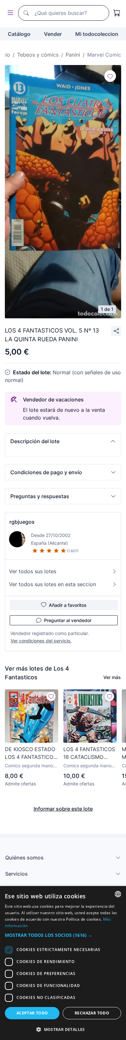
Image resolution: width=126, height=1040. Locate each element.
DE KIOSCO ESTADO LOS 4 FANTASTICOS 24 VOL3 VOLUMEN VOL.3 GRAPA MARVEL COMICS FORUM (31, 753)
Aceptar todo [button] (32, 1013)
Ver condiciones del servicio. (41, 640)
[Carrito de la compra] (117, 13)
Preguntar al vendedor (67, 620)
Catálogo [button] (19, 34)
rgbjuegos (22, 522)
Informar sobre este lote (63, 808)
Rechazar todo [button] (92, 1013)
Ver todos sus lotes (32, 571)
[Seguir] (110, 76)
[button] (63, 441)
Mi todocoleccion (96, 34)
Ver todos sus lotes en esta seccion (52, 584)
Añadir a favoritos (68, 605)
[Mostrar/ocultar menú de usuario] (9, 13)
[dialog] (63, 963)
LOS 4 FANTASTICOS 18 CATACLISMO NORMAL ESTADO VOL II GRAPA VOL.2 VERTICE (89, 753)
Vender (53, 34)
